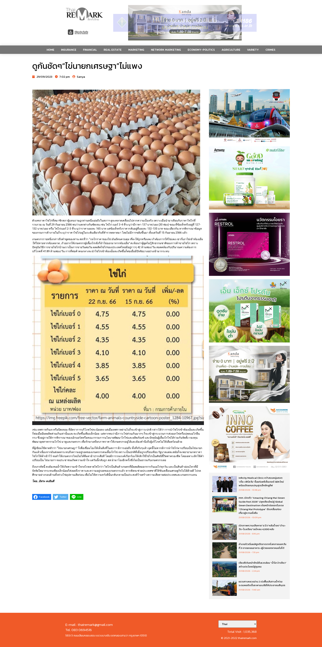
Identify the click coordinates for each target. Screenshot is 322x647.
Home (50, 49)
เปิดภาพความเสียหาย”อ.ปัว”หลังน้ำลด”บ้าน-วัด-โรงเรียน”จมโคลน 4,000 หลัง (262, 527)
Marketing (136, 49)
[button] (185, 22)
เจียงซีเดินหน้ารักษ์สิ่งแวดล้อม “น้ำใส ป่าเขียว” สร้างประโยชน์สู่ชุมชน (262, 564)
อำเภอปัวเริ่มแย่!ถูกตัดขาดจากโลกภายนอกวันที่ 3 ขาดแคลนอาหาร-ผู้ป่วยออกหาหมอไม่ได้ (262, 546)
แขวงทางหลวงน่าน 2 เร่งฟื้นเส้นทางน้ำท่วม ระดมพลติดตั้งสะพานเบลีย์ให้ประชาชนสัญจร (262, 583)
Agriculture (231, 49)
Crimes (270, 49)
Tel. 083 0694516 (78, 629)
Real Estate (113, 49)
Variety (253, 49)
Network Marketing (166, 49)
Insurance (68, 49)
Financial (90, 49)
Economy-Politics (201, 49)
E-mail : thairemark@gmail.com (89, 624)
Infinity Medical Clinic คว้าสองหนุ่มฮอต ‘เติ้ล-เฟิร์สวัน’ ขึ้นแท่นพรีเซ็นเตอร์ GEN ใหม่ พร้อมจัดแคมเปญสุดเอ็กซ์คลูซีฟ (261, 481)
